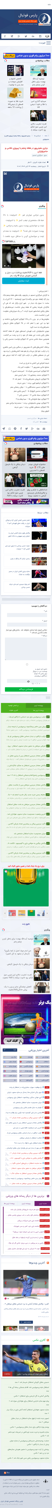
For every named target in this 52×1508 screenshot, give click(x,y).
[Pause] (4, 265)
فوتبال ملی (45, 1057)
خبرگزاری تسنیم (32, 418)
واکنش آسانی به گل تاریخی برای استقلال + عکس (31, 1396)
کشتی (30, 1076)
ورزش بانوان (12, 1076)
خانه (49, 4)
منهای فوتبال (28, 1071)
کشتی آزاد (36, 422)
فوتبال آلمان (44, 1071)
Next (46, 1283)
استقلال (46, 1062)
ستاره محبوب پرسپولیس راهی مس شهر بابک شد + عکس (28, 1458)
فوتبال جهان (12, 1062)
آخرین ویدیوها (37, 1263)
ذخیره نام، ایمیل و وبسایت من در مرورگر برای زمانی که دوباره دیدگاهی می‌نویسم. (40, 672)
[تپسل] (4, 54)
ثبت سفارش (23, 280)
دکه (15, 1080)
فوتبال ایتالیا (12, 1066)
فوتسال (30, 1057)
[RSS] (49, 1263)
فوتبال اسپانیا (44, 1066)
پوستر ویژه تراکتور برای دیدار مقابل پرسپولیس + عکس (29, 1427)
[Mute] (8, 265)
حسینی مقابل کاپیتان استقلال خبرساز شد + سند (32, 1382)
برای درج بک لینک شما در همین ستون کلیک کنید (26, 866)
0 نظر (29, 162)
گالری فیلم (29, 1080)
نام (45, 611)
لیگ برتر (13, 1057)
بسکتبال (13, 1071)
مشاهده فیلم (27, 1322)
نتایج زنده (26, 924)
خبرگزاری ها (37, 136)
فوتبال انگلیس (28, 1066)
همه (14, 1050)
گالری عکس (45, 1080)
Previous (6, 1283)
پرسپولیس (29, 1062)
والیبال (46, 1076)
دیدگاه (44, 635)
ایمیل (44, 621)
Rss (8, 1472)
